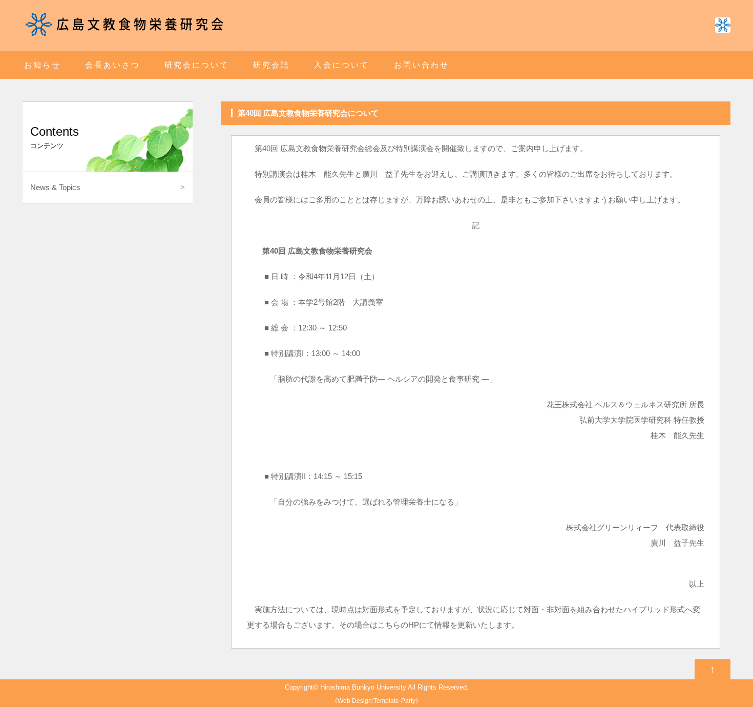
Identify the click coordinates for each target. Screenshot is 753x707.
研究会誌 (271, 64)
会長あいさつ (112, 64)
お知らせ (42, 64)
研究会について (196, 64)
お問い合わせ (421, 64)
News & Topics (55, 187)
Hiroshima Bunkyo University (363, 687)
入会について (341, 64)
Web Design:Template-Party (376, 700)
